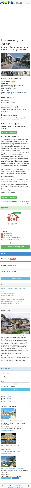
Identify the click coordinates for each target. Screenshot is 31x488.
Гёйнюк (23, 92)
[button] (28, 53)
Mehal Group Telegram (7, 293)
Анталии (9, 400)
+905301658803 (7, 235)
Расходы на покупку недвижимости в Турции (14, 288)
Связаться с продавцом (9, 132)
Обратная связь (23, 486)
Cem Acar (4, 229)
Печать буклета (16, 278)
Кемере (9, 398)
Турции (9, 401)
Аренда (12, 386)
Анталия (13, 92)
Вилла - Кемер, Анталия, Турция (10, 445)
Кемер (18, 92)
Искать (16, 389)
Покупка (5, 386)
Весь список (9, 285)
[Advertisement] (15, 21)
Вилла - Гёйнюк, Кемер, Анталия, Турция (12, 420)
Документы (4, 291)
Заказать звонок (16, 243)
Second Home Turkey (13, 239)
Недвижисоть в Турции (7, 295)
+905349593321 (7, 233)
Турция (8, 92)
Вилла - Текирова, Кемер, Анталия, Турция (13, 468)
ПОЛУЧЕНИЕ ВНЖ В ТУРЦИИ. (10, 303)
